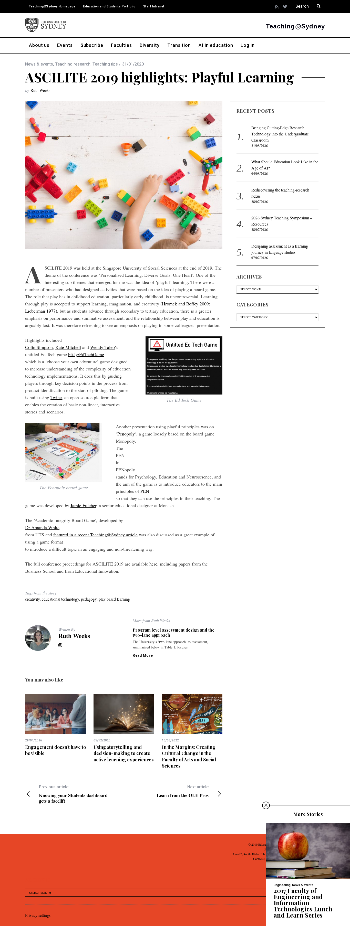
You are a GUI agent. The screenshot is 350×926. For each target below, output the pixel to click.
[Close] (266, 805)
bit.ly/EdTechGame (86, 354)
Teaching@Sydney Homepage (52, 6)
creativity (32, 599)
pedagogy (89, 599)
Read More (143, 655)
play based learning (114, 599)
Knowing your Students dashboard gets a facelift (73, 794)
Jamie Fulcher (83, 505)
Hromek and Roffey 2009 (185, 304)
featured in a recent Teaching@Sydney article (95, 534)
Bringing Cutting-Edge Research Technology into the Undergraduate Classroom (280, 134)
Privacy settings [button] (37, 915)
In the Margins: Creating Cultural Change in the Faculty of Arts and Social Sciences (189, 756)
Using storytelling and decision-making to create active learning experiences (123, 753)
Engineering (282, 885)
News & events (39, 64)
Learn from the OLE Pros (183, 791)
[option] (55, 725)
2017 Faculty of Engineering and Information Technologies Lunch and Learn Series (303, 902)
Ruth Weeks (40, 90)
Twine (56, 397)
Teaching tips (105, 64)
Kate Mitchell (68, 347)
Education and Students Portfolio (109, 6)
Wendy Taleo (102, 347)
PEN (144, 491)
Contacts (258, 859)
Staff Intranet (153, 6)
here (153, 564)
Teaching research (72, 64)
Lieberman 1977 (40, 311)
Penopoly (126, 434)
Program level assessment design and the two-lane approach (173, 632)
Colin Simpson (39, 347)
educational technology (60, 599)
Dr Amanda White (42, 527)
